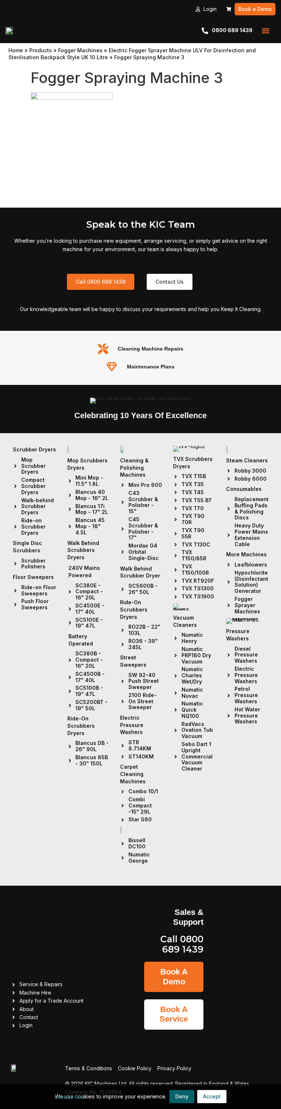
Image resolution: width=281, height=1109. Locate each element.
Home (15, 50)
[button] (266, 30)
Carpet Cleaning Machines (133, 774)
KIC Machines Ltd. (106, 1083)
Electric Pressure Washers (131, 725)
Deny (181, 1096)
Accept (212, 1096)
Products (40, 50)
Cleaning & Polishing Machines (134, 467)
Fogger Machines (80, 50)
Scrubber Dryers (34, 449)
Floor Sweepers (33, 577)
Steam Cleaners (247, 460)
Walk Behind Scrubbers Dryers (83, 550)
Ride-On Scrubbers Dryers (81, 725)
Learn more (69, 1097)
